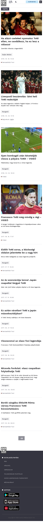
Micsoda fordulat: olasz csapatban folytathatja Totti (20, 370)
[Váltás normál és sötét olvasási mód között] (16, 2)
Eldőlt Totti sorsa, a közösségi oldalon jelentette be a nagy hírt (19, 251)
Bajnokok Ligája (8, 119)
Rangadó (5, 111)
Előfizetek (32, 1)
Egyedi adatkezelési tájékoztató (16, 478)
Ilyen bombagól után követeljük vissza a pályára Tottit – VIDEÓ (19, 157)
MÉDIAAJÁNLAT (9, 482)
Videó (4, 176)
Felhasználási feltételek (13, 474)
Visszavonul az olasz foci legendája (21, 341)
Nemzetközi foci (8, 62)
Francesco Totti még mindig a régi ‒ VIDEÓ (21, 219)
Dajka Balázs (6, 54)
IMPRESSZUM (8, 470)
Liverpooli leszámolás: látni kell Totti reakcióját (19, 98)
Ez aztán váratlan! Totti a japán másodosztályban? (18, 312)
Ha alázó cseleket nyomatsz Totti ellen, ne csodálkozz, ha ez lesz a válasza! (20, 41)
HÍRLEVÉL (7, 465)
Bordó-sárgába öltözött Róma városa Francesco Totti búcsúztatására (18, 405)
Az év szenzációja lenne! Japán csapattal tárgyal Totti (18, 281)
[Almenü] (10, 2)
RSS (5, 461)
